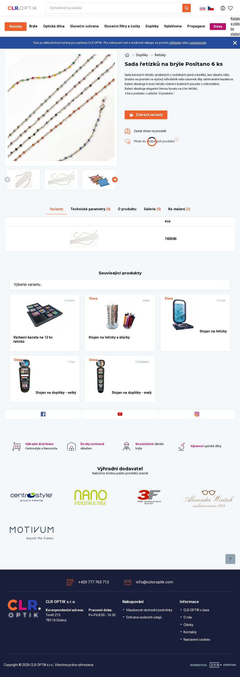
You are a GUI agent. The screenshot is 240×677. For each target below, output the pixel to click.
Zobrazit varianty (149, 115)
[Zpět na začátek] (230, 559)
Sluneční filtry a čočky (122, 26)
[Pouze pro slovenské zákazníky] (202, 8)
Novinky (15, 26)
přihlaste (175, 42)
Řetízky (160, 55)
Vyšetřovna (173, 26)
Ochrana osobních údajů (144, 617)
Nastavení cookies (197, 639)
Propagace (196, 26)
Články (188, 625)
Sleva (218, 27)
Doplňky (152, 26)
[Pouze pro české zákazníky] (211, 8)
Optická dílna (53, 26)
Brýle (33, 26)
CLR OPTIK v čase (196, 610)
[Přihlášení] (223, 8)
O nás (188, 617)
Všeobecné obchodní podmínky (149, 610)
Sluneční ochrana (84, 26)
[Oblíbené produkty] (230, 8)
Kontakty (190, 632)
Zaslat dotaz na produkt (149, 131)
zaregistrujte (197, 42)
